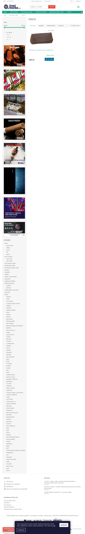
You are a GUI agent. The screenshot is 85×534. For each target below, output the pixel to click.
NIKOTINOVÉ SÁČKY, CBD (12, 268)
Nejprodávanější (51, 25)
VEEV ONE (9, 259)
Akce (9, 35)
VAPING (7, 270)
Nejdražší (41, 25)
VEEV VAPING (8, 257)
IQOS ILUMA (9, 245)
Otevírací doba (47, 515)
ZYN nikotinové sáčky (10, 263)
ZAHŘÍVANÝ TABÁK (10, 265)
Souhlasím (64, 525)
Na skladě (10, 32)
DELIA (8, 254)
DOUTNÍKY (7, 279)
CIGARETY (7, 272)
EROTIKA (8, 288)
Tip (8, 39)
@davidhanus (9, 486)
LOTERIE (8, 285)
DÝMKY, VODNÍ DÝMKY (11, 277)
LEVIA (8, 250)
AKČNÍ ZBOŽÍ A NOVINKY (11, 290)
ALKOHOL (7, 292)
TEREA (8, 248)
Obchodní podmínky (9, 507)
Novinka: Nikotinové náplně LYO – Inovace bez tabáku (58, 492)
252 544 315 (9, 481)
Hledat (52, 7)
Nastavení (21, 530)
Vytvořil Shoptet (77, 529)
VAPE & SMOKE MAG (36, 1)
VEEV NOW (9, 261)
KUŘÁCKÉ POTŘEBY (10, 281)
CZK (71, 1)
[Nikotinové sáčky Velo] (37, 520)
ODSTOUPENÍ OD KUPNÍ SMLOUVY (68, 515)
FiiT (7, 252)
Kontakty (40, 515)
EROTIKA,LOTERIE (9, 283)
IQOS (6, 243)
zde (54, 526)
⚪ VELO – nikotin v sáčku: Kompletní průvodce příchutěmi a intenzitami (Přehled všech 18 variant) (59, 482)
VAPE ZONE (55, 515)
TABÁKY (7, 274)
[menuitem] (5, 12)
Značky (6, 294)
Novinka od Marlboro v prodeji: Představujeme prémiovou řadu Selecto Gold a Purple (62, 487)
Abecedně (61, 25)
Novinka (10, 37)
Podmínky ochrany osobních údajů (12, 509)
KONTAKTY (47, 1)
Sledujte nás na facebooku (13, 484)
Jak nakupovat (7, 505)
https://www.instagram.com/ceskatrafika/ (16, 489)
